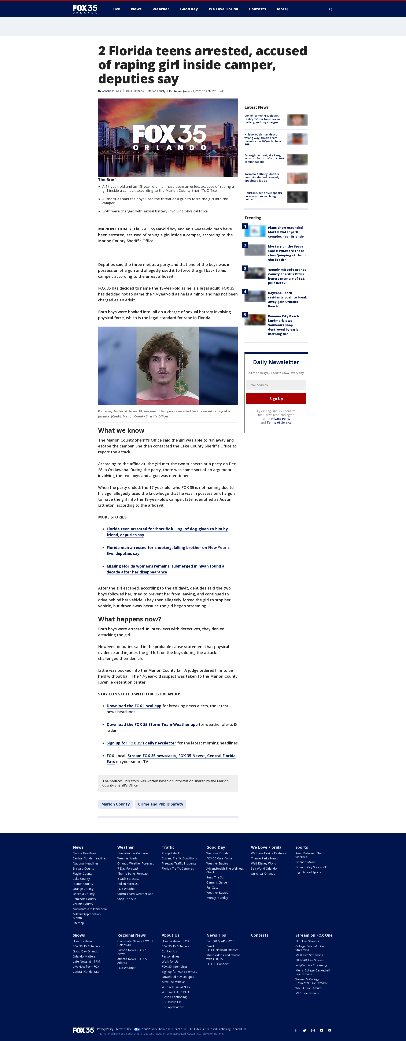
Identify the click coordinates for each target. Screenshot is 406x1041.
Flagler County (82, 873)
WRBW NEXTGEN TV (176, 987)
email (329, 1030)
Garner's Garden (217, 882)
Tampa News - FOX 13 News (132, 952)
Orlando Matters (84, 956)
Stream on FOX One (314, 935)
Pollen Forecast (128, 884)
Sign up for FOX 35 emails (179, 972)
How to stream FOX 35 (177, 941)
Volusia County (83, 904)
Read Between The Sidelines (308, 855)
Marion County (156, 91)
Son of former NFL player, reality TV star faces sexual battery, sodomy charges (262, 119)
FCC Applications (173, 1007)
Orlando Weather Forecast (135, 863)
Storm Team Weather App (135, 894)
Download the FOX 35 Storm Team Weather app (152, 724)
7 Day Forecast (127, 868)
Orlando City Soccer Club (312, 867)
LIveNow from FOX (86, 966)
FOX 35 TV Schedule (86, 946)
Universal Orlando (263, 873)
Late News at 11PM (86, 961)
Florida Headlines (84, 853)
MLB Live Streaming (309, 955)
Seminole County (84, 899)
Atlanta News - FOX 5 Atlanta (132, 961)
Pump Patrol (170, 853)
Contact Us (169, 951)
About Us (170, 935)
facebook (296, 1030)
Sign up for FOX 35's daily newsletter (141, 743)
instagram (313, 1030)
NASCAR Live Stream (309, 960)
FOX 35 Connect (217, 964)
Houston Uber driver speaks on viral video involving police (263, 196)
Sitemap (78, 923)
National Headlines (86, 863)
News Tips (216, 935)
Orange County (83, 889)
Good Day (215, 847)
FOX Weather (126, 889)
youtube (321, 1030)
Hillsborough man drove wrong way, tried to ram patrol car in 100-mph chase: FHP (263, 139)
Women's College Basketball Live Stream (311, 981)
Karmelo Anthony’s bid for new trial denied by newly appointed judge (261, 177)
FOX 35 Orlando (134, 91)
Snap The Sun (126, 899)
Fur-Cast (212, 887)
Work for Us (170, 961)
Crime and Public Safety (160, 804)
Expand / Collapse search (330, 9)
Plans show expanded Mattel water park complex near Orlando (286, 231)
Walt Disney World (263, 863)
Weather (125, 847)
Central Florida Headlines (90, 858)
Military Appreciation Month (87, 916)
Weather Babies (217, 863)
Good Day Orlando (86, 951)
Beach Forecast (128, 879)
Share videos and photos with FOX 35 (223, 957)
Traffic (168, 847)
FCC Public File (172, 1002)
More (282, 9)
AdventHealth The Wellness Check (225, 870)
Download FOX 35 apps (178, 977)
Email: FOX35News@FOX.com (222, 948)
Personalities (170, 956)
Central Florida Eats (86, 972)
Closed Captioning (174, 997)
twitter (304, 1030)
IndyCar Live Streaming (311, 965)
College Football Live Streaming (309, 948)
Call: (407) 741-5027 (219, 941)
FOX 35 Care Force (219, 858)
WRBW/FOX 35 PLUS (176, 992)
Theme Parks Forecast (132, 873)
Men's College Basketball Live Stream (312, 972)
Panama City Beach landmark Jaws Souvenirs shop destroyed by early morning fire (283, 325)
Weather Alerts (127, 858)
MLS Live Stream (307, 993)
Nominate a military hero (90, 909)
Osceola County (84, 894)
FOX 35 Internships (175, 966)
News (78, 847)
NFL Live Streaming (308, 941)
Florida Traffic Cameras (178, 868)
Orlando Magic (305, 862)
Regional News (131, 935)
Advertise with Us (173, 982)
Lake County (81, 879)
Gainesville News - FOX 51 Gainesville (135, 943)
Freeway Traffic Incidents (179, 863)
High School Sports (308, 872)
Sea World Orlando (264, 868)
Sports (301, 847)
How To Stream (84, 941)
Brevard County (83, 868)
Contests (259, 935)
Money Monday (217, 898)
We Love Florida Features (268, 853)
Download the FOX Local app (134, 705)
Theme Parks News (264, 858)
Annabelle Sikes (111, 91)
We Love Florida (217, 853)
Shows (79, 935)
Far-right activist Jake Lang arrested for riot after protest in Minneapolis (264, 158)
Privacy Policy (281, 419)
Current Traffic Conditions (179, 858)
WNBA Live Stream (308, 988)
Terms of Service (279, 422)
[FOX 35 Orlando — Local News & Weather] (87, 9)
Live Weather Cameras (132, 853)
